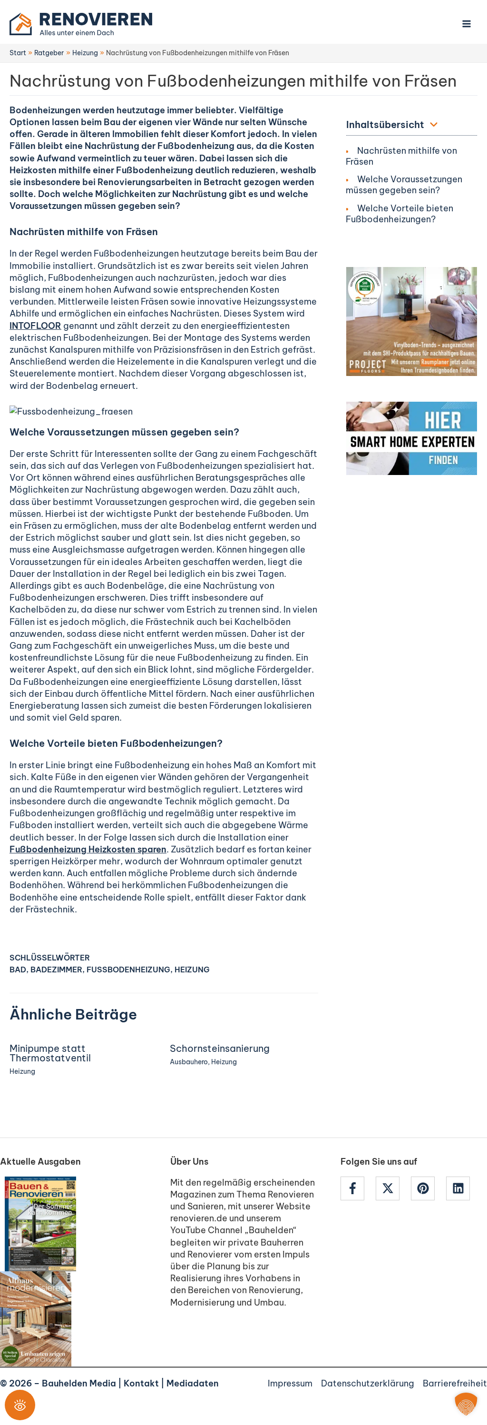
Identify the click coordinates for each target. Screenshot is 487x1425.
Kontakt (141, 1383)
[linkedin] (459, 1188)
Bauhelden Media (79, 1383)
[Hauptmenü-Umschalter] (466, 24)
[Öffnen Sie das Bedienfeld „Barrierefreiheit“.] (20, 1405)
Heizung (192, 969)
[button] (466, 1404)
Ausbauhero (189, 1062)
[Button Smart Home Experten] (411, 437)
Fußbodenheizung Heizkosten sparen (88, 849)
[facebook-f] (357, 1188)
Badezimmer (56, 969)
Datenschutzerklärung (367, 1383)
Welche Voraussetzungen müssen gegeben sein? (404, 185)
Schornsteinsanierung (220, 1048)
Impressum (290, 1383)
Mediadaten (192, 1383)
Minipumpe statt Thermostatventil (50, 1053)
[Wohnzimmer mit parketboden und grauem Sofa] (411, 320)
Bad (18, 969)
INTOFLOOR (35, 325)
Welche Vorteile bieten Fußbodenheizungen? (399, 214)
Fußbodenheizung (128, 969)
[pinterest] (427, 1188)
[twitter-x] (392, 1188)
